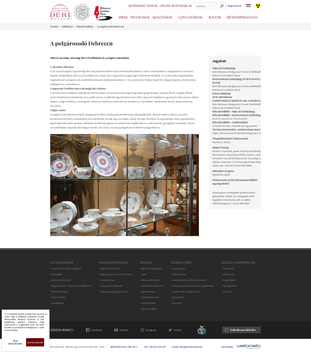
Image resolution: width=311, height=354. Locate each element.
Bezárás (44, 315)
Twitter (177, 330)
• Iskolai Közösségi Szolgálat (65, 268)
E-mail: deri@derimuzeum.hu (187, 346)
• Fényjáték (56, 274)
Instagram (151, 330)
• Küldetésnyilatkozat (151, 285)
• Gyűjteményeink (149, 297)
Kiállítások (162, 17)
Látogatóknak (190, 17)
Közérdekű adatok (143, 5)
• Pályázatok (228, 274)
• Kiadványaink (148, 303)
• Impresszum (178, 274)
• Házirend (176, 303)
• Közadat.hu (177, 297)
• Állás (143, 274)
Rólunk (215, 17)
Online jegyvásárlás (176, 5)
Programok (140, 17)
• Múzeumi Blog (148, 308)
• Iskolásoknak (106, 280)
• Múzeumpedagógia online (113, 291)
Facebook (96, 330)
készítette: (227, 346)
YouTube (124, 330)
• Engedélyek (229, 280)
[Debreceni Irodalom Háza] (103, 13)
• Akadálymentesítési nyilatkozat (188, 280)
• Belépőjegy (57, 303)
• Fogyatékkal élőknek (111, 285)
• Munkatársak (147, 291)
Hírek (123, 17)
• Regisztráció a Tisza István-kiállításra (70, 285)
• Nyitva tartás (57, 297)
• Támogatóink (229, 285)
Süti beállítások (15, 342)
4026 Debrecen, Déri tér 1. (124, 346)
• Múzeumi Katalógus (151, 268)
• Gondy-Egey (178, 268)
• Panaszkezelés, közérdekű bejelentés (192, 285)
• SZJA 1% (227, 291)
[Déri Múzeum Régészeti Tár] (82, 12)
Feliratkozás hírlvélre (243, 330)
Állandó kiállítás (85, 26)
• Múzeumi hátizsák (60, 280)
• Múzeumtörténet (150, 280)
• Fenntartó (228, 268)
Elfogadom (35, 342)
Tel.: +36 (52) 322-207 (155, 346)
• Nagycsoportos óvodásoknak (115, 274)
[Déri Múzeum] (60, 12)
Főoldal (54, 26)
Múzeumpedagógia (242, 17)
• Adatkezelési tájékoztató (185, 291)
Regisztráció (234, 5)
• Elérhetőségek (59, 291)
